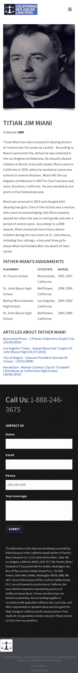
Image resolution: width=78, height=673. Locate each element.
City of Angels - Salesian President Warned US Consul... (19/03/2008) (35, 359)
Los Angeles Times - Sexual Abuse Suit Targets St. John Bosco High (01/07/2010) (38, 350)
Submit (14, 529)
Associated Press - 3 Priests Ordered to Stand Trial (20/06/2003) (38, 340)
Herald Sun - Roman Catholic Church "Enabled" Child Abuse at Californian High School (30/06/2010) (36, 370)
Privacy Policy (39, 665)
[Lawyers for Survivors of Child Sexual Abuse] (6, 645)
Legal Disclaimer (39, 670)
